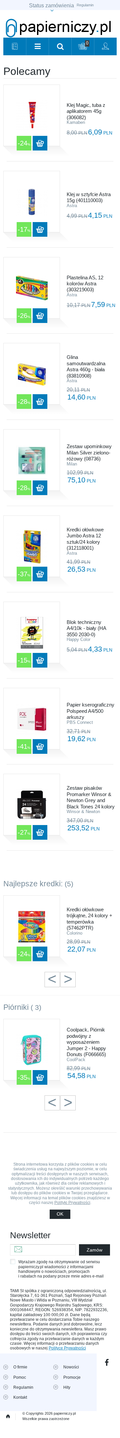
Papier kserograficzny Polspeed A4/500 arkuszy (90, 711)
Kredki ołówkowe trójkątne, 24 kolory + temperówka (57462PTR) (89, 919)
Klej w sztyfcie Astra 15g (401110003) (89, 197)
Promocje (72, 1377)
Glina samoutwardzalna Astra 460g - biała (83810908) (86, 366)
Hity (66, 1387)
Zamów (94, 1250)
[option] (60, 930)
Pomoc (19, 1377)
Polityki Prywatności (72, 1202)
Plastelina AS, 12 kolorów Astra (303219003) (85, 284)
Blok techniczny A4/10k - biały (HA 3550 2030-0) (86, 628)
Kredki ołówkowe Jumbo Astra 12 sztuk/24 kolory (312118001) (85, 539)
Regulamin (85, 5)
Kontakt (20, 1397)
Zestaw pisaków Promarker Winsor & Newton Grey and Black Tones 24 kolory (91, 797)
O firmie (20, 1367)
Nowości (71, 1367)
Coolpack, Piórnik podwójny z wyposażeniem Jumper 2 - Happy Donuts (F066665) (86, 1042)
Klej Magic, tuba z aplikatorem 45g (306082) (86, 111)
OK (60, 1214)
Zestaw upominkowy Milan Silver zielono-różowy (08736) (89, 452)
